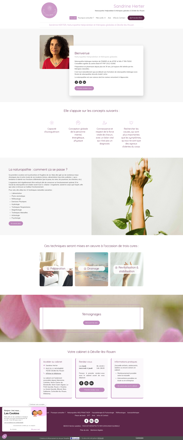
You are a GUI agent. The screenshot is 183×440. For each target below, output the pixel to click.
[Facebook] (76, 82)
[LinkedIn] (84, 82)
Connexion (139, 438)
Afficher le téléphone (53, 373)
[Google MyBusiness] (80, 82)
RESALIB (100, 438)
